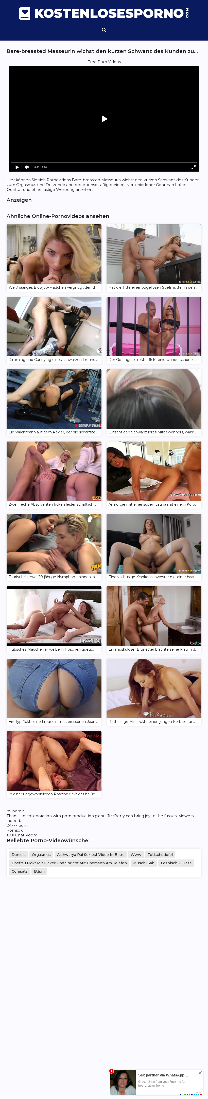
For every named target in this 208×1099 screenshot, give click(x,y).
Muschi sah (143, 863)
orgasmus (41, 854)
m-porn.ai (16, 811)
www (136, 854)
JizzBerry (116, 815)
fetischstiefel (160, 854)
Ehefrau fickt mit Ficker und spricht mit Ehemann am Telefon (69, 863)
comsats (20, 871)
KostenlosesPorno (111, 13)
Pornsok (15, 830)
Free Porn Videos (104, 61)
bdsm (39, 871)
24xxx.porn (17, 825)
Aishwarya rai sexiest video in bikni (90, 854)
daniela (19, 854)
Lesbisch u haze (176, 863)
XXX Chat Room (22, 835)
